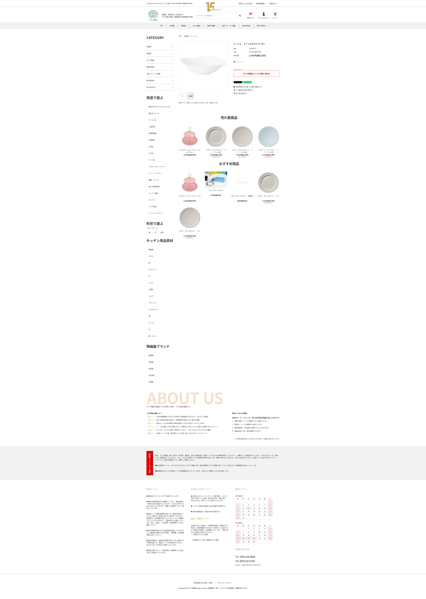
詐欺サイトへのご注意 (245, 3)
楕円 (162, 232)
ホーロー (152, 323)
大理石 (151, 289)
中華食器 (152, 140)
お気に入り (239, 62)
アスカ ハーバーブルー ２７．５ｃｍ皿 (268, 151)
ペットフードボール (156, 213)
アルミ (151, 283)
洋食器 (186, 36)
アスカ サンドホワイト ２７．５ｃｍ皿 (216, 151)
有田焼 (151, 368)
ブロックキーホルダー (216, 190)
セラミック (152, 269)
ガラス (151, 256)
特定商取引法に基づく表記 (203, 583)
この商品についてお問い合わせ (257, 73)
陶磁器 (151, 249)
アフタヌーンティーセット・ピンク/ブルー (189, 151)
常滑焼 (151, 382)
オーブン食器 (153, 193)
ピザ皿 (151, 153)
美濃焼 (151, 355)
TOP (180, 36)
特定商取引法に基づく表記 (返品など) (248, 87)
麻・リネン (152, 336)
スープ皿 (152, 160)
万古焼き (152, 375)
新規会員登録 (260, 3)
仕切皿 (151, 146)
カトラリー (152, 200)
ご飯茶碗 (152, 126)
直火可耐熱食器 (154, 186)
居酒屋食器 (152, 133)
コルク (151, 296)
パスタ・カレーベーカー (157, 166)
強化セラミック (154, 113)
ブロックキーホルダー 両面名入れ (242, 196)
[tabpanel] (204, 65)
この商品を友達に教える (244, 90)
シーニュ (194, 36)
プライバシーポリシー (224, 583)
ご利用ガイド (273, 3)
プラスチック (153, 309)
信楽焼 (151, 362)
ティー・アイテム (155, 173)
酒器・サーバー (154, 180)
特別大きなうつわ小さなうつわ (159, 106)
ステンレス (152, 303)
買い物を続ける (241, 93)
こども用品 (152, 206)
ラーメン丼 (152, 120)
